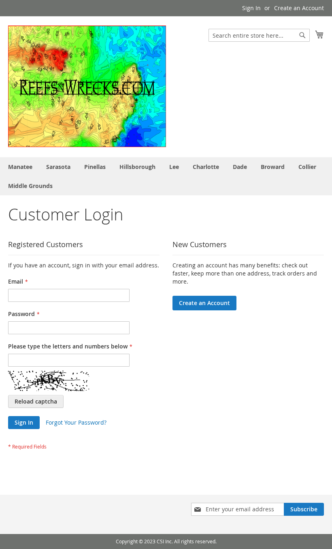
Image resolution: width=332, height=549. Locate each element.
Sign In (251, 8)
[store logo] (87, 86)
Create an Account (299, 8)
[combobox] (259, 35)
